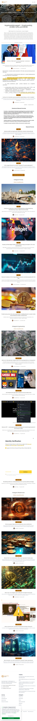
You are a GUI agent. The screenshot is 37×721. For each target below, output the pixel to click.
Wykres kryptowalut (22, 701)
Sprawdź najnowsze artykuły (18, 175)
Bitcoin (20, 700)
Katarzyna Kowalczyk (4, 701)
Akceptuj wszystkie (11, 718)
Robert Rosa (3, 696)
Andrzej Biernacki (4, 698)
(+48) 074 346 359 (6, 686)
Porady (18, 10)
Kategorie (21, 695)
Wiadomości (18, 522)
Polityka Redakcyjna (30, 711)
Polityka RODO (25, 711)
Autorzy (3, 695)
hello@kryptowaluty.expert (7, 688)
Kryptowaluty (18, 358)
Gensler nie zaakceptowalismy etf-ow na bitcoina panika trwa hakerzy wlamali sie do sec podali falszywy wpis (27, 683)
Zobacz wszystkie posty (18, 182)
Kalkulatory (20, 703)
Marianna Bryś (3, 700)
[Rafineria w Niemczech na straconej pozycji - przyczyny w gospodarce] (18, 53)
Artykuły (20, 674)
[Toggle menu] (34, 2)
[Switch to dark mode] (33, 2)
